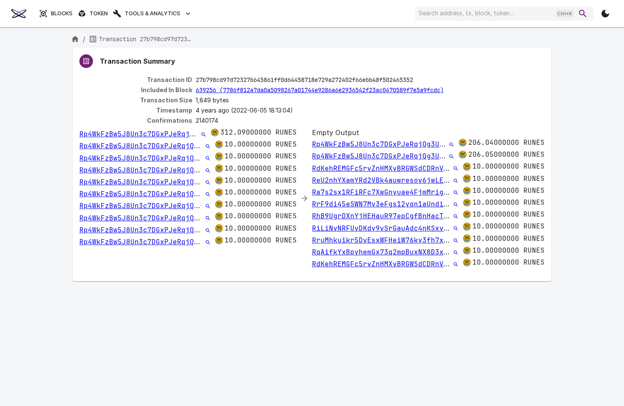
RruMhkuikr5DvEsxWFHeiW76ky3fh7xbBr (384, 240)
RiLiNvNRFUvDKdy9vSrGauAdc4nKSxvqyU (384, 228)
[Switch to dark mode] (605, 13)
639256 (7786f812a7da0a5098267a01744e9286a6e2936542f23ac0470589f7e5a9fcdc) (320, 90)
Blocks (62, 13)
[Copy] (418, 80)
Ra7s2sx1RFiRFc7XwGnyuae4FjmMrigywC (384, 192)
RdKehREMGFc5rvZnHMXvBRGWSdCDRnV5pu (384, 168)
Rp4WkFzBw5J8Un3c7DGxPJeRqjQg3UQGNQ (151, 134)
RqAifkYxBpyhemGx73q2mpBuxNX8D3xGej (384, 252)
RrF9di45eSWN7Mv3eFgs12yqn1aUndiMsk (384, 204)
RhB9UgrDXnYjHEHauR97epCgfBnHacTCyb (384, 215)
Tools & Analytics (152, 13)
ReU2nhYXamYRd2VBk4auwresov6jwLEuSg (384, 180)
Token (99, 13)
